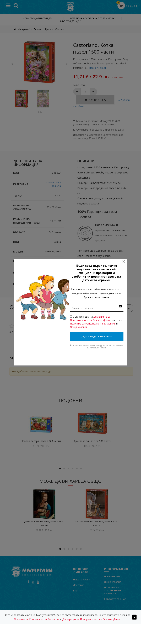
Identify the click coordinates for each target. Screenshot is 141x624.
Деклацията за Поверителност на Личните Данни (90, 318)
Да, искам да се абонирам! (97, 336)
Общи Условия (78, 327)
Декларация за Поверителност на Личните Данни (91, 619)
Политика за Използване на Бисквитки (93, 323)
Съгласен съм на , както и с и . (96, 322)
